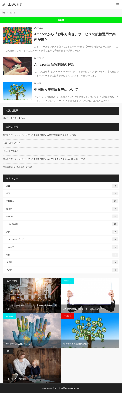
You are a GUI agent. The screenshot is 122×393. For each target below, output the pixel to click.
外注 (61, 186)
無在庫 (61, 209)
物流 (61, 193)
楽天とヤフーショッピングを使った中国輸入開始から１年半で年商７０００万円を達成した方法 (44, 159)
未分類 (61, 262)
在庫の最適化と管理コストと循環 (17, 167)
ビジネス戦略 (61, 224)
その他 (61, 270)
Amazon (61, 216)
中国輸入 (61, 201)
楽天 (61, 232)
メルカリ (61, 247)
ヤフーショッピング (61, 239)
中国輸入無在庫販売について (56, 89)
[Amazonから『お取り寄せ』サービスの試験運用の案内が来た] (17, 35)
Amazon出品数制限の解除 (54, 64)
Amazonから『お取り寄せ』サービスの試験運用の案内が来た (75, 36)
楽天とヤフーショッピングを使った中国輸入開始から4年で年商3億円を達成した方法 (39, 135)
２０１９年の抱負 (10, 151)
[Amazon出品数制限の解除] (17, 66)
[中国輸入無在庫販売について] (17, 91)
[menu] (117, 4)
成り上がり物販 (12, 4)
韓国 (61, 255)
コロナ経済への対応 (11, 143)
